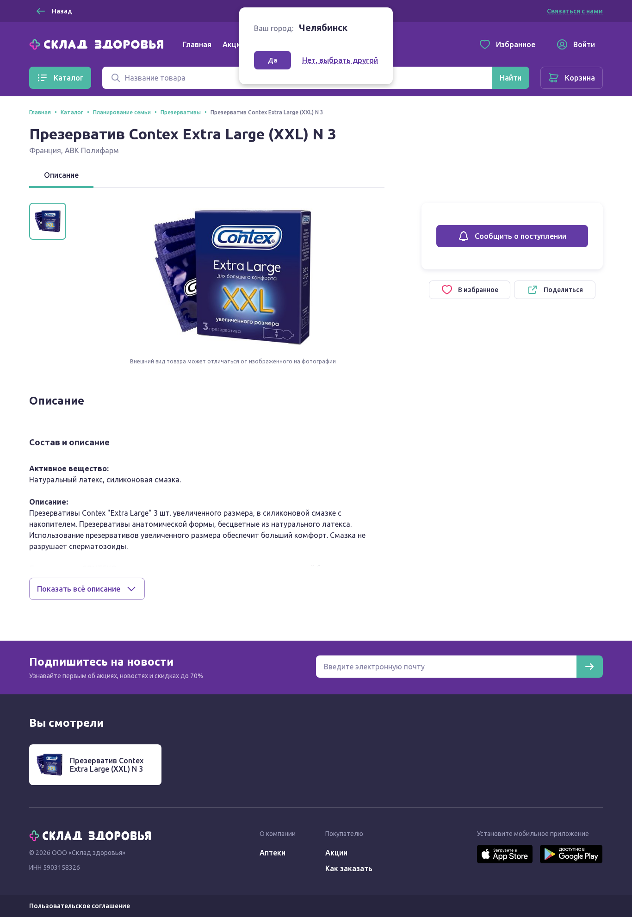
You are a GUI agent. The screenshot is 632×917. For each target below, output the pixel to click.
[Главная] (98, 43)
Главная (197, 44)
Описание (61, 175)
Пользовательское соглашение (79, 906)
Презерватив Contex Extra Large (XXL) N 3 (106, 764)
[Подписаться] (589, 666)
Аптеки (272, 852)
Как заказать (348, 868)
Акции (234, 44)
